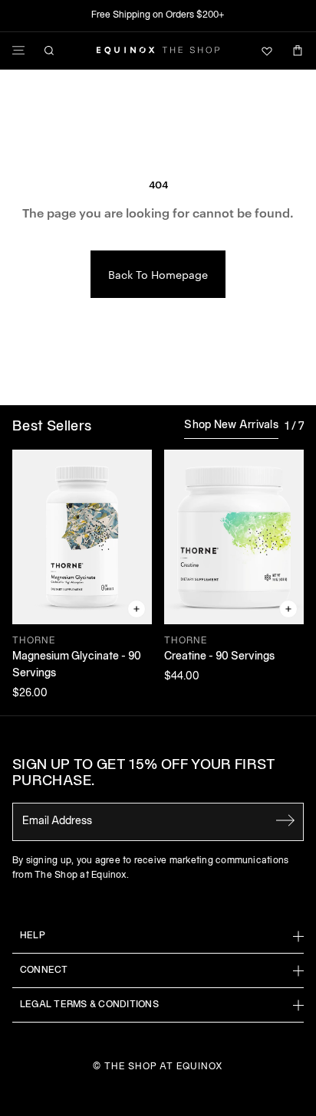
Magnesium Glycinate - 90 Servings (76, 665)
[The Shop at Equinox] (158, 50)
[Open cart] (297, 50)
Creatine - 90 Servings (219, 657)
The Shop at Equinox (163, 1066)
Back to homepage (158, 274)
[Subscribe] (285, 820)
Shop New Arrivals (231, 425)
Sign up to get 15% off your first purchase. (143, 774)
